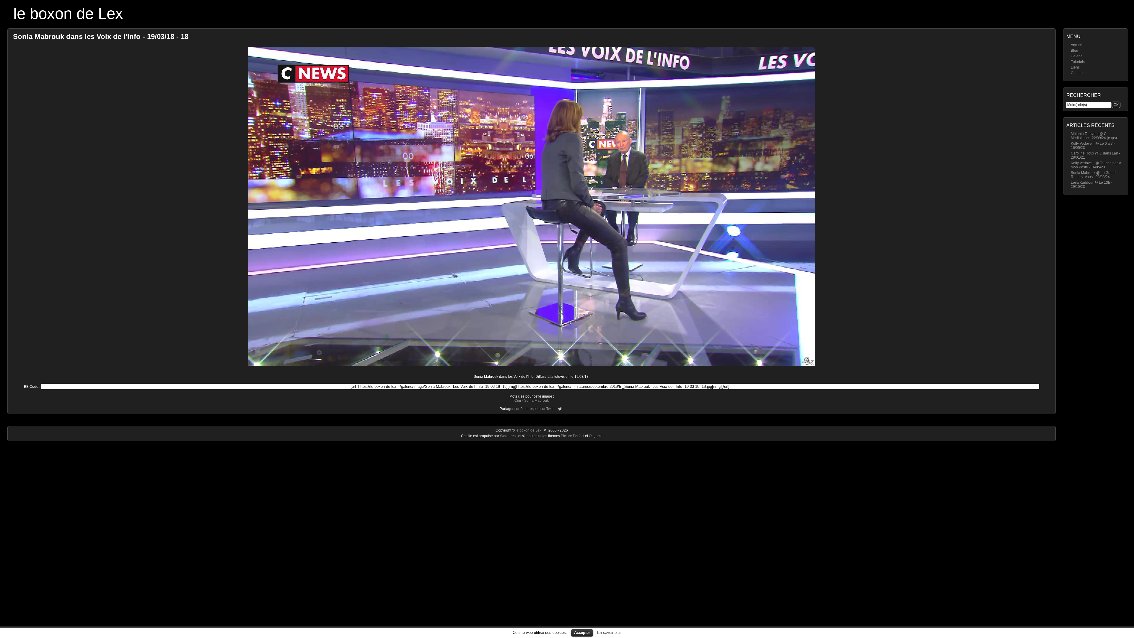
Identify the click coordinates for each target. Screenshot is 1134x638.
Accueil (1077, 45)
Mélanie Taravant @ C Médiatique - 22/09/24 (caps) (1094, 136)
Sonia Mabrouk (536, 400)
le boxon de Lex (68, 13)
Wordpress (509, 436)
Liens (1075, 67)
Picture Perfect (572, 436)
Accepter (582, 632)
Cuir (517, 400)
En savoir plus (609, 632)
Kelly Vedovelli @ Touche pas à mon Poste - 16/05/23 (1096, 165)
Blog (1074, 50)
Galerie (1077, 56)
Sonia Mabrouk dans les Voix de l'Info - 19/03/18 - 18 (100, 36)
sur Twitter (548, 409)
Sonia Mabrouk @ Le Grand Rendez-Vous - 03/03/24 (1093, 175)
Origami (595, 436)
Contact (1077, 73)
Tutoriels (1078, 62)
